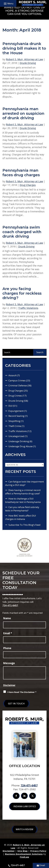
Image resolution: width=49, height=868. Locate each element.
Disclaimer (9, 685)
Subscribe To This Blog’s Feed (24, 524)
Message (9, 663)
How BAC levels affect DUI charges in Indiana (20, 517)
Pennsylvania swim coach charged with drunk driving (21, 232)
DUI (10, 405)
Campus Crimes (16, 380)
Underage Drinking (18, 441)
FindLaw (24, 857)
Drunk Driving (28, 63)
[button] (8, 3)
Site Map (22, 850)
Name (7, 618)
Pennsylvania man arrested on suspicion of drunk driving (23, 113)
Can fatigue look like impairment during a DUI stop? (24, 483)
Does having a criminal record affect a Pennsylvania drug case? (23, 492)
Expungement (16, 410)
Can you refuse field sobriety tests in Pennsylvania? (22, 509)
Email (7, 633)
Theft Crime (14, 426)
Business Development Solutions (24, 854)
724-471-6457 (10, 605)
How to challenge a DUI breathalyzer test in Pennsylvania (23, 500)
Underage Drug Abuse (20, 446)
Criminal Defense (17, 385)
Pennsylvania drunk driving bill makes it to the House (24, 48)
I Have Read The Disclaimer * (21, 692)
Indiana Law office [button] (24, 806)
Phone (7, 648)
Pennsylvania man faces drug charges (21, 172)
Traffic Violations (28, 308)
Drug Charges (28, 185)
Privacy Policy (38, 850)
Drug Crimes (15, 395)
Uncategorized (16, 436)
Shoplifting (14, 421)
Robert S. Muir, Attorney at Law (24, 59)
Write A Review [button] (24, 829)
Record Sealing (16, 415)
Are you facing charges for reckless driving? (22, 293)
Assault (12, 375)
